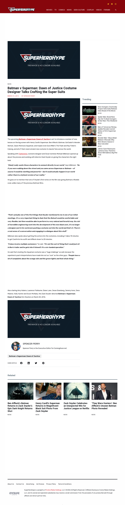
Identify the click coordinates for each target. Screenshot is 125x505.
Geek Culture (79, 10)
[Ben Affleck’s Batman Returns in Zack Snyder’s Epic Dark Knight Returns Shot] (20, 391)
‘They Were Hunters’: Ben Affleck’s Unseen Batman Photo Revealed (104, 406)
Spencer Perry (29, 96)
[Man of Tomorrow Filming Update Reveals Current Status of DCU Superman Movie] (89, 130)
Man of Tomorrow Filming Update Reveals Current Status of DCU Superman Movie (107, 130)
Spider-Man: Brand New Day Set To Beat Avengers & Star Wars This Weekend (107, 119)
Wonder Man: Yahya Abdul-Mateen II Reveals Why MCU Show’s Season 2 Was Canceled (107, 141)
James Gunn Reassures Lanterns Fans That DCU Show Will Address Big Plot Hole (107, 152)
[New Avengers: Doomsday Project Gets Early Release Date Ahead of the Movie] (89, 110)
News (69, 10)
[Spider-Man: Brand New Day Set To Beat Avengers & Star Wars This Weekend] (89, 120)
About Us (11, 484)
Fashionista (23, 154)
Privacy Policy (51, 484)
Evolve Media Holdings (53, 490)
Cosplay (90, 10)
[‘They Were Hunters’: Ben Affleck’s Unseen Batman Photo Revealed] (104, 391)
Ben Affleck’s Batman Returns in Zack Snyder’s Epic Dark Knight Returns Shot (20, 407)
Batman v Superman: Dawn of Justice (24, 356)
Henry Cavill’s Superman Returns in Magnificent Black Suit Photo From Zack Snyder (48, 407)
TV (55, 10)
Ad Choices (40, 484)
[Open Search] (115, 9)
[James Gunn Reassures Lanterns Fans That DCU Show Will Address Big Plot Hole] (89, 152)
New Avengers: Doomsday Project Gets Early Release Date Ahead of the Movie (107, 109)
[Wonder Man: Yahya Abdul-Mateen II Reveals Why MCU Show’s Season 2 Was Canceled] (89, 141)
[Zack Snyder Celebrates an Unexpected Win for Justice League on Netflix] (76, 391)
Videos (99, 10)
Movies (49, 10)
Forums (107, 10)
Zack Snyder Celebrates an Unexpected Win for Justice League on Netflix (76, 406)
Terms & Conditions (64, 484)
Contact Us (20, 484)
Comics (62, 10)
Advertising (30, 484)
